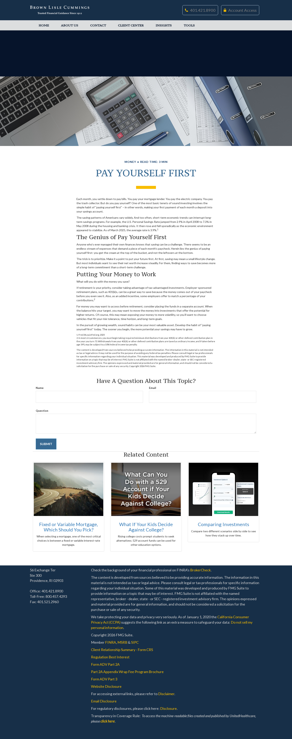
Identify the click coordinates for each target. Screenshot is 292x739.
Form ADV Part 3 (104, 679)
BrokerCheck (200, 570)
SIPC (135, 642)
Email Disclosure (104, 701)
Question (42, 410)
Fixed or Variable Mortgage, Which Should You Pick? (68, 526)
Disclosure (168, 708)
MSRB (122, 642)
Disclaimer (166, 694)
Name (40, 387)
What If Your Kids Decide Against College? (146, 526)
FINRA (110, 642)
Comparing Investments (223, 524)
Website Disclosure (106, 686)
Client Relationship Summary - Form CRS (122, 649)
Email (152, 387)
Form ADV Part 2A (105, 664)
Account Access (242, 10)
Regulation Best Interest (110, 657)
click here (108, 721)
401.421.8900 (203, 10)
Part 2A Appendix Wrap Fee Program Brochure (127, 671)
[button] (69, 25)
